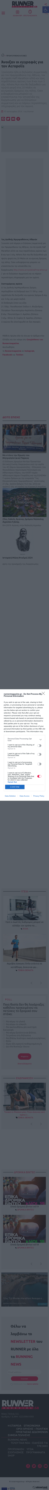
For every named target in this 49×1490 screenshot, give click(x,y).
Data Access (24, 796)
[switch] (39, 745)
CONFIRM (14, 787)
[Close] (44, 694)
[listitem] (24, 739)
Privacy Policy (38, 796)
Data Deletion (10, 796)
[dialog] (24, 745)
